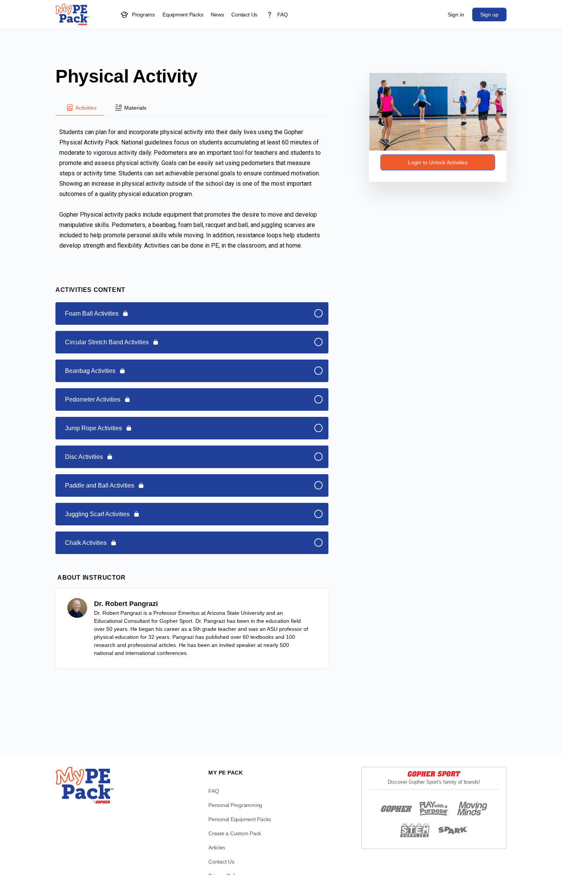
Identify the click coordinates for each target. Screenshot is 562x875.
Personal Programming (235, 805)
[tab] (79, 108)
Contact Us (221, 862)
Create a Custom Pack (234, 833)
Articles (216, 847)
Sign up (489, 14)
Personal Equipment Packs (239, 819)
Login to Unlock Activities (438, 162)
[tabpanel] (191, 190)
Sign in (456, 14)
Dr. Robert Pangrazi (126, 604)
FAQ (213, 791)
